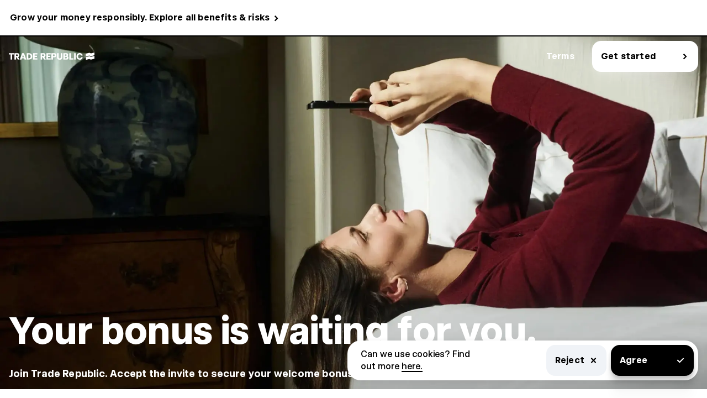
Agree (633, 360)
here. (412, 366)
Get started (628, 56)
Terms (560, 56)
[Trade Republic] (51, 56)
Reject (569, 360)
